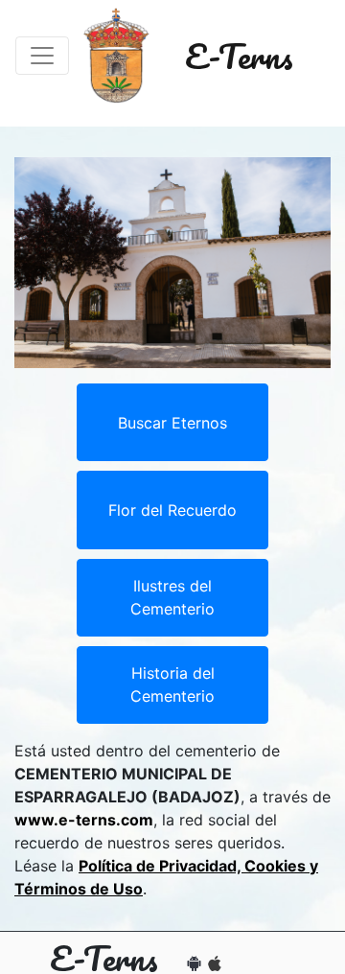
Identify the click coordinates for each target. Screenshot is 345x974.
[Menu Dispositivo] (42, 55)
